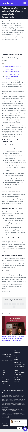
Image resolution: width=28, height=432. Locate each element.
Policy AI (16, 381)
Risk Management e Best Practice (13, 76)
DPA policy (17, 379)
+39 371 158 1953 (20, 366)
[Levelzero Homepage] (7, 3)
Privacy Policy (17, 374)
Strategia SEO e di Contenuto (12, 74)
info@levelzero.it (18, 362)
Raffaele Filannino (6, 354)
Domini (3, 372)
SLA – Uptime (17, 378)
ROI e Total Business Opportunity (13, 73)
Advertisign (5, 381)
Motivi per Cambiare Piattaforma (13, 66)
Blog (15, 356)
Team (15, 357)
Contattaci (17, 354)
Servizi (16, 359)
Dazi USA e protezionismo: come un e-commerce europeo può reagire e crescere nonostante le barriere (13, 338)
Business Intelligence (7, 385)
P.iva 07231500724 (6, 356)
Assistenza (17, 352)
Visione (16, 370)
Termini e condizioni (19, 372)
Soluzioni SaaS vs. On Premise (12, 71)
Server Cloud (5, 379)
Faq (15, 350)
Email (3, 370)
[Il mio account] (18, 3)
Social (3, 378)
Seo (3, 383)
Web (3, 374)
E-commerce (5, 376)
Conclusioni (8, 78)
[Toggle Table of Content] (3, 63)
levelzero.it (5, 425)
